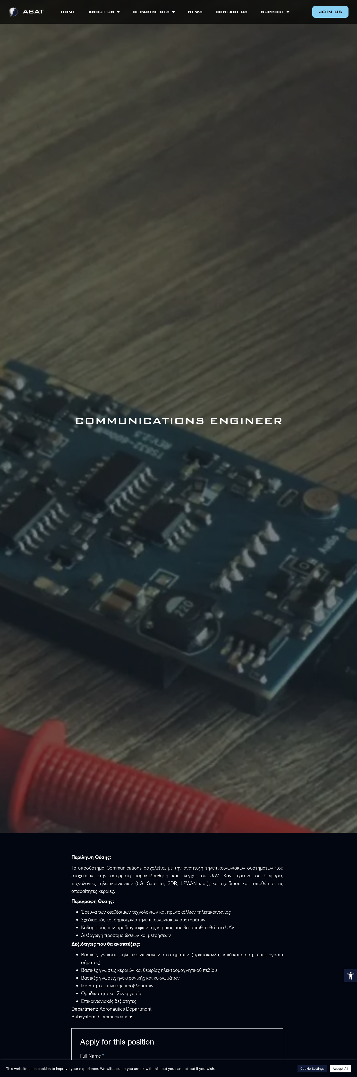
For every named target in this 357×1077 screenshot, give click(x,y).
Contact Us (231, 12)
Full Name (92, 1055)
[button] (350, 975)
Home (68, 12)
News (195, 12)
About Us (101, 12)
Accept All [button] (340, 1068)
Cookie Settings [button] (312, 1068)
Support (272, 12)
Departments (151, 12)
